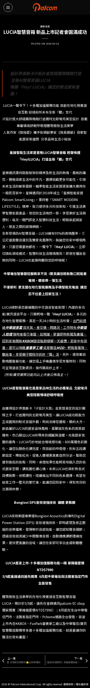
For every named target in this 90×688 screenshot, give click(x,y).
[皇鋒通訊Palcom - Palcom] (45, 7)
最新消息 (45, 26)
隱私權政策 (82, 684)
